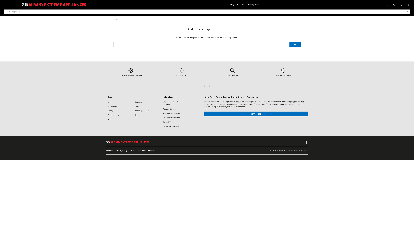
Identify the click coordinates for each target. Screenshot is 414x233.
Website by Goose (300, 150)
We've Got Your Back (171, 126)
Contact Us (167, 122)
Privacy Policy (121, 150)
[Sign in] (401, 5)
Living (110, 111)
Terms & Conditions (138, 150)
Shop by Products (237, 5)
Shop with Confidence (171, 113)
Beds (137, 115)
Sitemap (151, 150)
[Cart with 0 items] (407, 5)
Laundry (138, 102)
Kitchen (111, 102)
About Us (110, 150)
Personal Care (113, 115)
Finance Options (169, 109)
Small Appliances (142, 111)
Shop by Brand (253, 5)
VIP (109, 119)
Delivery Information (171, 117)
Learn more (256, 114)
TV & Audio (112, 106)
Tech (137, 106)
